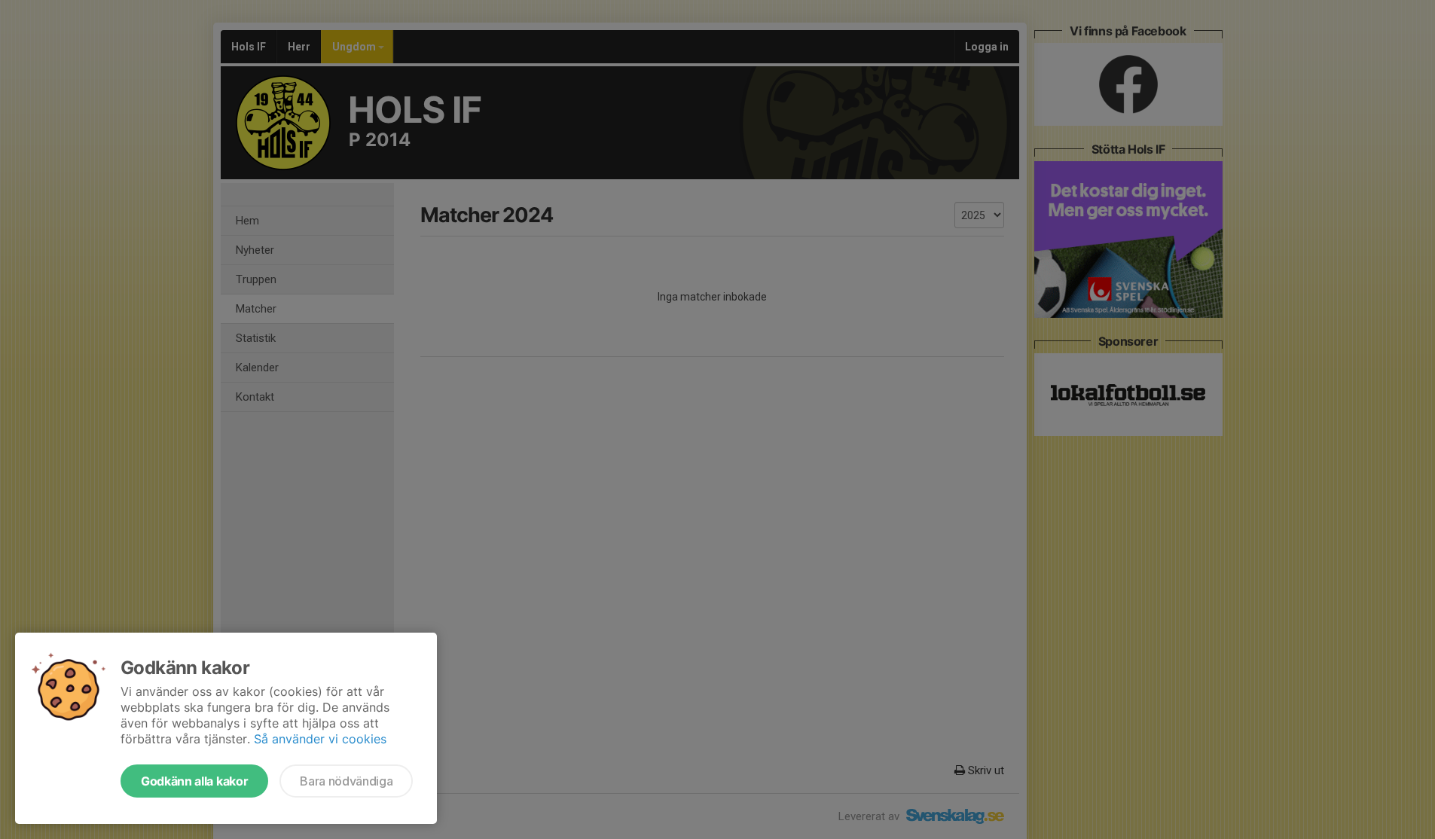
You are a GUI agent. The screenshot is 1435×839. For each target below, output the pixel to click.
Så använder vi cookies (320, 738)
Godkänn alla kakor (194, 781)
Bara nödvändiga (346, 781)
